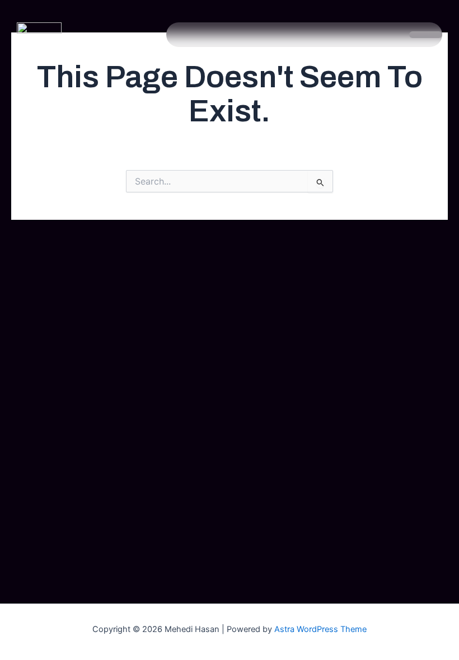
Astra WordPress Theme (320, 629)
